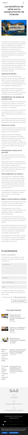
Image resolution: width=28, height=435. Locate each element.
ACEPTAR (5, 432)
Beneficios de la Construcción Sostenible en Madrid (17, 340)
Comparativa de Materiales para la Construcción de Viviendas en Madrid (16, 369)
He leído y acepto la (14, 297)
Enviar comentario (19, 301)
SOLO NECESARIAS (14, 432)
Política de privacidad (20, 297)
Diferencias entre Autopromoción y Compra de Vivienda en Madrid (17, 317)
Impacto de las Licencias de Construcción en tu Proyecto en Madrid (18, 351)
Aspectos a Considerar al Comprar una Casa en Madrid (18, 329)
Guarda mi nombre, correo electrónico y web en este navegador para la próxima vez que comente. (13, 292)
